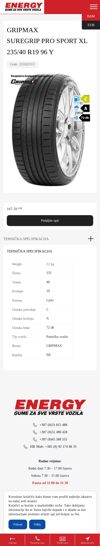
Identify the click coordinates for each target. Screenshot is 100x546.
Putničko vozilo (57, 337)
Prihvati (17, 524)
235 (48, 273)
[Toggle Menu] (94, 7)
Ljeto (50, 300)
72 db (50, 327)
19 (48, 291)
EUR (88, 25)
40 (48, 282)
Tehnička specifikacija (26, 239)
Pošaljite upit (50, 220)
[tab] (50, 239)
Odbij (37, 524)
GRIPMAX (54, 346)
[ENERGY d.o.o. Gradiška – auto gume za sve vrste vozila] (23, 9)
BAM (88, 16)
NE (48, 355)
